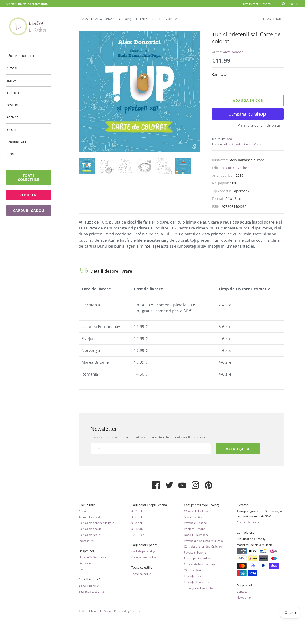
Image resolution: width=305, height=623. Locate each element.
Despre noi (86, 551)
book (230, 139)
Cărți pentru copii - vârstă (149, 505)
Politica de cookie (90, 529)
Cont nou (266, 3)
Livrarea (242, 505)
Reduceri (29, 195)
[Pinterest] (208, 487)
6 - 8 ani (136, 523)
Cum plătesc (245, 533)
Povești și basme (195, 552)
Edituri (11, 80)
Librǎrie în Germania (92, 557)
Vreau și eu (237, 449)
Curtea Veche (253, 144)
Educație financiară (196, 582)
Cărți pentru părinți (144, 545)
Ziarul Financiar (89, 585)
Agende (12, 117)
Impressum (86, 541)
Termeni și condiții (91, 517)
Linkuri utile (87, 505)
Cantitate (219, 74)
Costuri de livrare (248, 522)
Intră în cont (250, 3)
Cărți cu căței (192, 570)
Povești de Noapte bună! (200, 564)
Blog (10, 154)
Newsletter (244, 597)
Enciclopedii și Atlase (198, 558)
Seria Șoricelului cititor (199, 588)
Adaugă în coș (248, 100)
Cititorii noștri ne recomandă (27, 3)
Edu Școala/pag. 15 (91, 591)
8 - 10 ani (137, 529)
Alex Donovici (233, 52)
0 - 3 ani (136, 511)
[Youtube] (182, 487)
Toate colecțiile (28, 177)
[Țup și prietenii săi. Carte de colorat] (139, 92)
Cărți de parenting (143, 551)
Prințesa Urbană (194, 529)
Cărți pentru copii (20, 56)
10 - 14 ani (138, 535)
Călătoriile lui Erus (196, 511)
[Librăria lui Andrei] (28, 26)
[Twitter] (169, 487)
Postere (12, 105)
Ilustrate (13, 93)
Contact (242, 591)
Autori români (193, 517)
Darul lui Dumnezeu (197, 535)
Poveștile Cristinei (196, 523)
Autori (11, 68)
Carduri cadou (18, 142)
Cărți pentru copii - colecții (202, 505)
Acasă (83, 511)
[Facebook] (156, 487)
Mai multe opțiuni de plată (258, 125)
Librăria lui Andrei (101, 611)
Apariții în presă (89, 579)
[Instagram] (195, 487)
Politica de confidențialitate (96, 523)
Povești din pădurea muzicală (203, 541)
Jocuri (11, 130)
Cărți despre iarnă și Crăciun (203, 546)
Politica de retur (89, 535)
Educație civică (193, 576)
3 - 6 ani (136, 517)
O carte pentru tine (143, 557)
